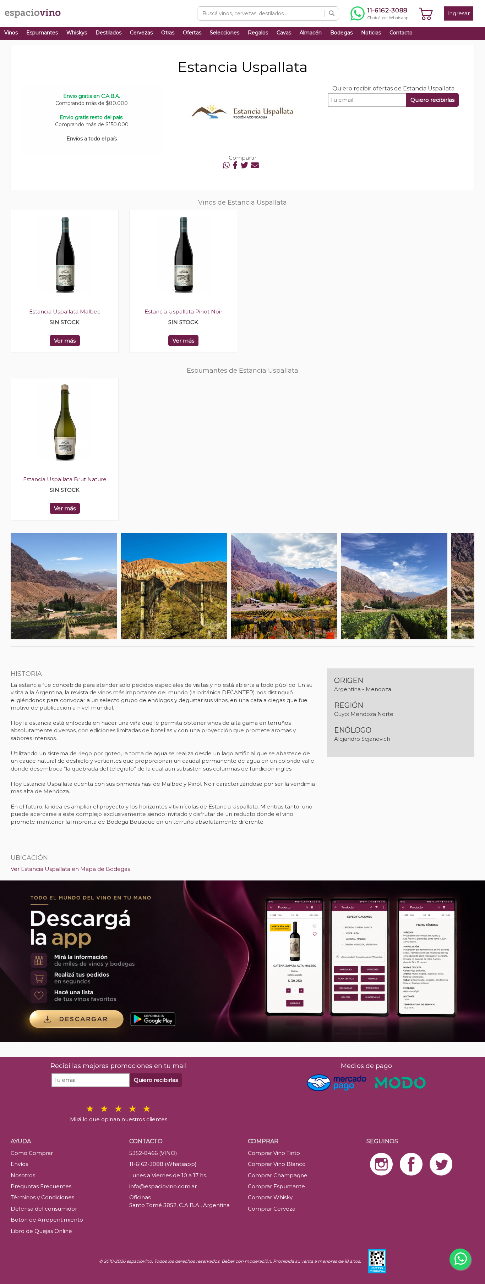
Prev (20, 586)
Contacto (401, 32)
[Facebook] (235, 165)
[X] (244, 165)
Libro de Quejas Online (41, 1231)
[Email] (255, 165)
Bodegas (341, 32)
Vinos (11, 32)
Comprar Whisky (270, 1197)
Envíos (19, 1164)
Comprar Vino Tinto (274, 1153)
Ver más (65, 340)
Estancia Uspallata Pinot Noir (183, 311)
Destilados (108, 32)
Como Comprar (32, 1153)
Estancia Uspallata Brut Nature (65, 479)
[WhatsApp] (226, 165)
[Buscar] (332, 13)
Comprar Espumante (276, 1186)
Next (465, 586)
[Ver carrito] (426, 13)
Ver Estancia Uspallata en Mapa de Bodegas (70, 869)
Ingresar (458, 13)
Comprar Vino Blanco (277, 1164)
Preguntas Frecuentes (41, 1186)
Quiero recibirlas (432, 99)
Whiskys (76, 32)
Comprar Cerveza (271, 1208)
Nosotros (23, 1175)
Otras (167, 32)
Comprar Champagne (277, 1175)
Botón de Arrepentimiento (47, 1219)
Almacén (311, 32)
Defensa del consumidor (44, 1208)
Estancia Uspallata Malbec (64, 311)
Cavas (284, 32)
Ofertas (192, 32)
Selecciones (224, 32)
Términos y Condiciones (42, 1197)
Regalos (258, 32)
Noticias (371, 32)
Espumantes (42, 32)
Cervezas (141, 32)
